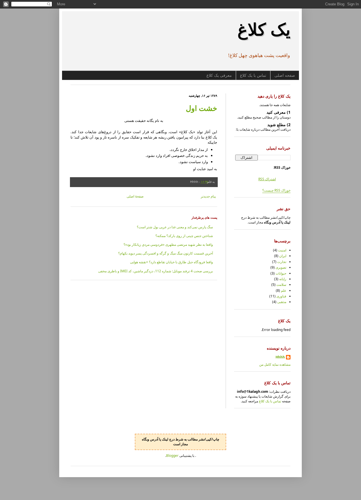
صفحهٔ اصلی (135, 196)
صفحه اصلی (284, 75)
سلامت (281, 284)
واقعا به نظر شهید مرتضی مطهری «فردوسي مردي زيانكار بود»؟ (168, 244)
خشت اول (201, 108)
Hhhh (280, 357)
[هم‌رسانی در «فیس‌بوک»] (154, 181)
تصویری (281, 267)
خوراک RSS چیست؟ (276, 190)
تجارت (281, 261)
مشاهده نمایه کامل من (274, 364)
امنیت (282, 250)
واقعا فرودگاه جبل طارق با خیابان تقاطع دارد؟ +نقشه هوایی (171, 262)
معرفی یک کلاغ (219, 75)
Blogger (172, 455)
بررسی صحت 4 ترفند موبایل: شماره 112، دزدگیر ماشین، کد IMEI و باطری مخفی (155, 271)
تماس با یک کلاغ (253, 75)
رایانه (282, 279)
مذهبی (281, 301)
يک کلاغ (263, 29)
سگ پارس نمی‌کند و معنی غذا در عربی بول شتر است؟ (175, 227)
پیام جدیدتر (208, 196)
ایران (282, 255)
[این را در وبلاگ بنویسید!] (164, 181)
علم (283, 290)
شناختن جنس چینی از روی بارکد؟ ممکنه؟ (184, 235)
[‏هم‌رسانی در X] (159, 181)
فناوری (281, 296)
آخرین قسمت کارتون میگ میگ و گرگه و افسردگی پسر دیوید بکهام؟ (165, 253)
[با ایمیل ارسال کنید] (170, 181)
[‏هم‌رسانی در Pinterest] (148, 181)
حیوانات (281, 273)
